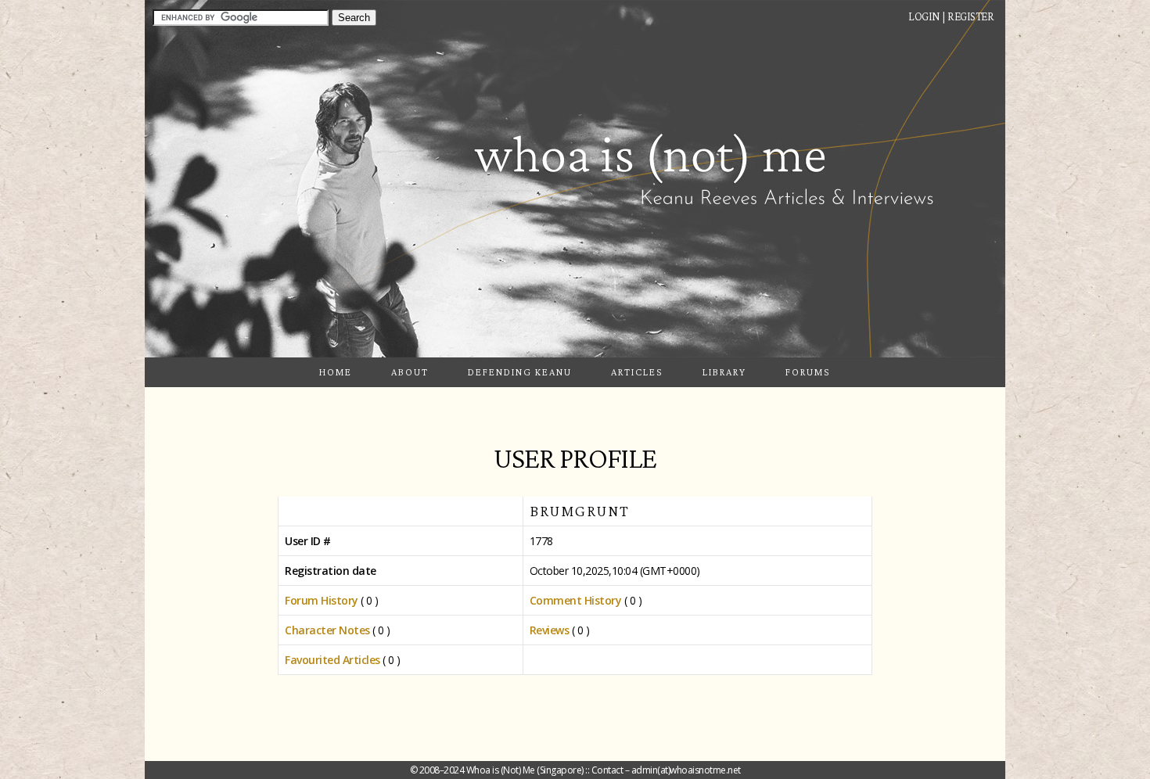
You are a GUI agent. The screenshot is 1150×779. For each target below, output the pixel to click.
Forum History (321, 600)
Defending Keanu (520, 372)
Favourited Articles (332, 659)
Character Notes (327, 630)
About (410, 372)
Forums (808, 372)
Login (924, 16)
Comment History (576, 600)
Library (724, 372)
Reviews (550, 630)
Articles (637, 372)
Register (970, 16)
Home (335, 372)
